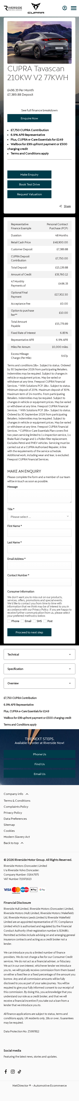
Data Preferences (15, 818)
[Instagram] (13, 1072)
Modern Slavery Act (17, 836)
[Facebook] (6, 1072)
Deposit (27, 94)
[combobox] (39, 516)
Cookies (9, 830)
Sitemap (9, 824)
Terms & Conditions (17, 800)
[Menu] (73, 8)
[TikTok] (19, 1072)
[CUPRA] (36, 8)
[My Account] (65, 8)
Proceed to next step (29, 632)
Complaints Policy (16, 806)
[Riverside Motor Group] (13, 8)
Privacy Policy (13, 812)
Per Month (26, 90)
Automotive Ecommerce (50, 1085)
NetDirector (20, 1085)
